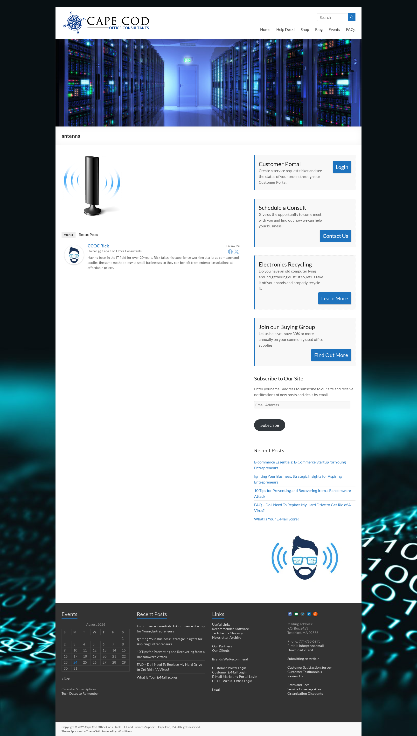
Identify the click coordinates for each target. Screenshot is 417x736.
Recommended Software (230, 629)
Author (68, 235)
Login (342, 167)
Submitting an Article (303, 659)
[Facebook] (230, 251)
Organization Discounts (305, 693)
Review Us (295, 676)
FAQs (350, 29)
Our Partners (222, 646)
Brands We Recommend (230, 659)
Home (265, 29)
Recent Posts (88, 235)
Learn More (334, 298)
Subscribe (269, 425)
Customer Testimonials (304, 672)
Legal (216, 689)
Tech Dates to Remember (80, 693)
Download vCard (300, 650)
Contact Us (335, 235)
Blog (319, 29)
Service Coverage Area (304, 689)
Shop (305, 29)
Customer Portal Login (229, 668)
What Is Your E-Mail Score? (276, 519)
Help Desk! (285, 29)
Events (334, 29)
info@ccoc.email (311, 646)
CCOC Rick (98, 245)
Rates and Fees (298, 685)
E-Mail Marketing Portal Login (234, 676)
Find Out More (331, 355)
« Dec (66, 679)
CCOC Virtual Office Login (232, 681)
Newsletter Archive (226, 637)
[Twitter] (236, 251)
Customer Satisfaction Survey (309, 667)
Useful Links (221, 624)
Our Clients (220, 650)
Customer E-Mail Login (229, 672)
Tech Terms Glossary (227, 633)
